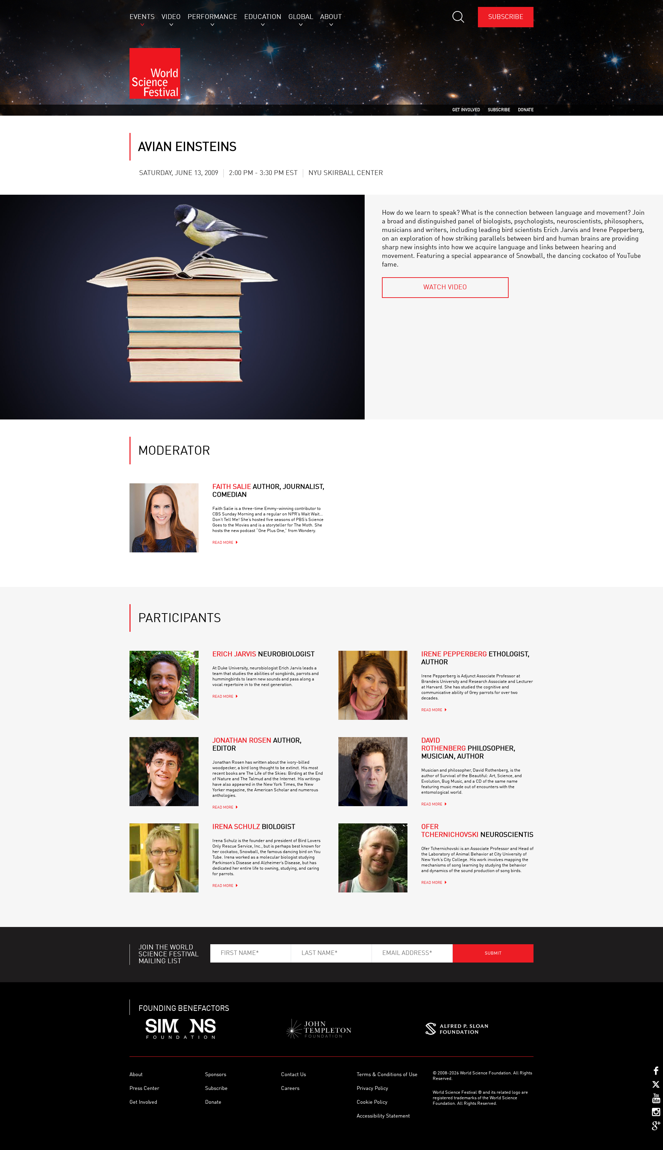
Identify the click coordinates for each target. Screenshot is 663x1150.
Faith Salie (268, 491)
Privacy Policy (372, 1088)
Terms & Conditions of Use (387, 1074)
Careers (290, 1088)
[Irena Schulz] (164, 857)
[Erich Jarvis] (164, 685)
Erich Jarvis (263, 654)
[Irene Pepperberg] (372, 685)
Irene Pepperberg (475, 658)
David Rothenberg (468, 748)
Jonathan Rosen (256, 744)
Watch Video (445, 287)
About (136, 1074)
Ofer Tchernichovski (477, 831)
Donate (213, 1102)
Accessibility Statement (383, 1116)
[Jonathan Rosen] (164, 771)
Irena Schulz (253, 827)
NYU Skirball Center (345, 173)
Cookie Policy (372, 1102)
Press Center (144, 1088)
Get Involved (143, 1102)
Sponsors (215, 1074)
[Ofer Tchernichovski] (372, 857)
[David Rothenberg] (372, 771)
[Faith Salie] (164, 517)
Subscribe (505, 17)
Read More (222, 543)
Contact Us (293, 1074)
